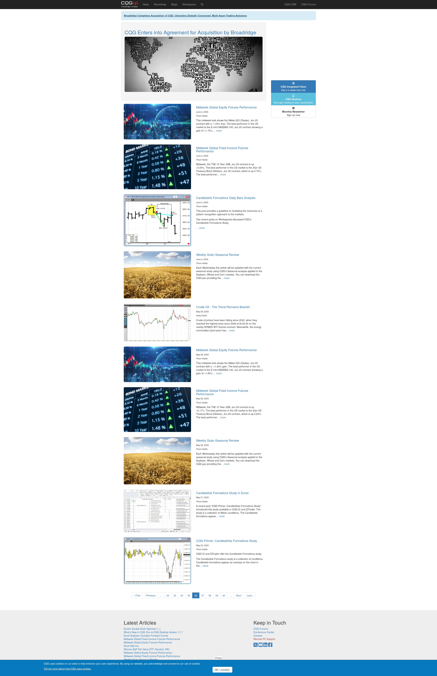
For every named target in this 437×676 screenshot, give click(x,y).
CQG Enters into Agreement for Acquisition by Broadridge (190, 32)
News (146, 4)
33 (175, 595)
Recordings (160, 4)
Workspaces (189, 4)
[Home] (130, 4)
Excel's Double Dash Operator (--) (142, 628)
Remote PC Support (264, 639)
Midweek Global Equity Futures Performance (226, 107)
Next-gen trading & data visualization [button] (293, 100)
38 (210, 595)
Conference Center (263, 632)
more (219, 130)
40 (224, 595)
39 (217, 595)
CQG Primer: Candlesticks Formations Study (226, 540)
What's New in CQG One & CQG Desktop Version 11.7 (153, 632)
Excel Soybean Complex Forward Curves (146, 635)
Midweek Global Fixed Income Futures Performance (222, 149)
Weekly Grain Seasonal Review (217, 254)
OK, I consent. (222, 669)
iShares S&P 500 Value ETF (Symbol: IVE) (147, 649)
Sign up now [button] (293, 113)
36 (196, 596)
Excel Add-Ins (131, 645)
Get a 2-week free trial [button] (293, 88)
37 (203, 595)
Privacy (218, 657)
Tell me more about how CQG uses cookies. (67, 668)
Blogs (174, 4)
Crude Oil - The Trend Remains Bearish (223, 307)
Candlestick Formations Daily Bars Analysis (225, 197)
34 (182, 595)
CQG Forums (308, 4)
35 (189, 595)
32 (168, 595)
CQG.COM (290, 4)
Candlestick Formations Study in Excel (222, 493)
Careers (257, 635)
